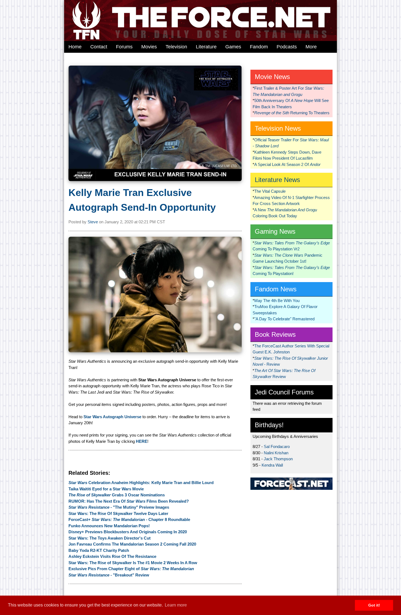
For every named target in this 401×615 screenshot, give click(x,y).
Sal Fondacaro (277, 446)
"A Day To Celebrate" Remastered (284, 319)
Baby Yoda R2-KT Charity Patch (98, 550)
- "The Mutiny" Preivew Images (118, 507)
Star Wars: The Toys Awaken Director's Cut (109, 538)
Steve (93, 221)
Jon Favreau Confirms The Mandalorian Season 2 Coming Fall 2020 (132, 544)
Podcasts (287, 46)
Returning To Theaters (292, 112)
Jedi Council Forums (284, 392)
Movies (149, 46)
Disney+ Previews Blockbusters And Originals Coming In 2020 (127, 531)
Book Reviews (275, 334)
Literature (206, 46)
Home (75, 46)
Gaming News (275, 231)
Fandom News (276, 289)
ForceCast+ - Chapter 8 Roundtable (129, 519)
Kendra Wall (272, 465)
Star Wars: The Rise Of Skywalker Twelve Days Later (118, 513)
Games (233, 46)
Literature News (277, 179)
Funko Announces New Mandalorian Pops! (109, 525)
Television (176, 46)
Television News (278, 128)
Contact (98, 46)
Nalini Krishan (276, 452)
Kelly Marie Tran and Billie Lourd (141, 482)
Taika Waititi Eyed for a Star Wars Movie (106, 489)
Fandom (259, 46)
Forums (124, 46)
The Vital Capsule (270, 191)
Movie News (272, 76)
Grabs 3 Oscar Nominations (116, 495)
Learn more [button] (176, 605)
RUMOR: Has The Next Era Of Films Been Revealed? (128, 501)
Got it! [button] (374, 605)
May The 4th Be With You (277, 300)
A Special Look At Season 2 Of (287, 164)
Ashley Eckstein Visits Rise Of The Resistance (112, 556)
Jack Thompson (278, 458)
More (311, 46)
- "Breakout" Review (108, 575)
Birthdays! (269, 425)
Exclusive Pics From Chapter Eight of (131, 568)
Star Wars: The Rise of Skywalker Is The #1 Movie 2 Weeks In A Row (132, 562)
